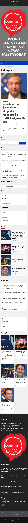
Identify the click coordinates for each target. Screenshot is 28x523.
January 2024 (5, 198)
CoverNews (22, 519)
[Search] (25, 63)
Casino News (9, 3)
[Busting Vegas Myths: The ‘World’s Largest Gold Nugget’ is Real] (21, 371)
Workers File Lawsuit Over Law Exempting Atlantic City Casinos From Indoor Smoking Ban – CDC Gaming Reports (14, 154)
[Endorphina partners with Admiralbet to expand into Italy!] (21, 342)
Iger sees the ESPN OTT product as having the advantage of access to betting (13, 176)
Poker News (19, 3)
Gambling (14, 4)
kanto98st (5, 124)
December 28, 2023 (12, 124)
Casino (14, 3)
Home (4, 3)
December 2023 (5, 201)
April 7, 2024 (10, 359)
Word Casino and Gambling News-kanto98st (14, 47)
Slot (24, 3)
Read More (5, 132)
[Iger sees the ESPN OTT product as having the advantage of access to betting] (7, 395)
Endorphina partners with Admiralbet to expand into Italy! (14, 160)
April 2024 (4, 195)
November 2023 (6, 203)
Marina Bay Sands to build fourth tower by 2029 (13, 165)
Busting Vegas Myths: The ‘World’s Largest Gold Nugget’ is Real (12, 170)
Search (3, 138)
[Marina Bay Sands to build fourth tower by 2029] (7, 371)
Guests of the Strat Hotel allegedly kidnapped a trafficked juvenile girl (14, 113)
